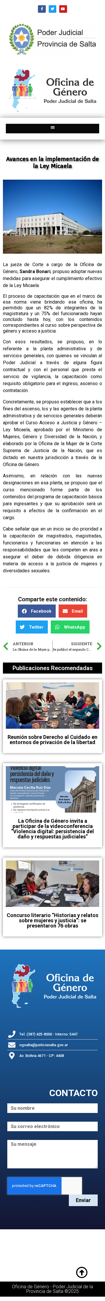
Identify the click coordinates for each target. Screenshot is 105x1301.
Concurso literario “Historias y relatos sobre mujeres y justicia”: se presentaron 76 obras (52, 920)
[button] (52, 127)
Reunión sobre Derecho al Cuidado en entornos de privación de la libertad (52, 739)
